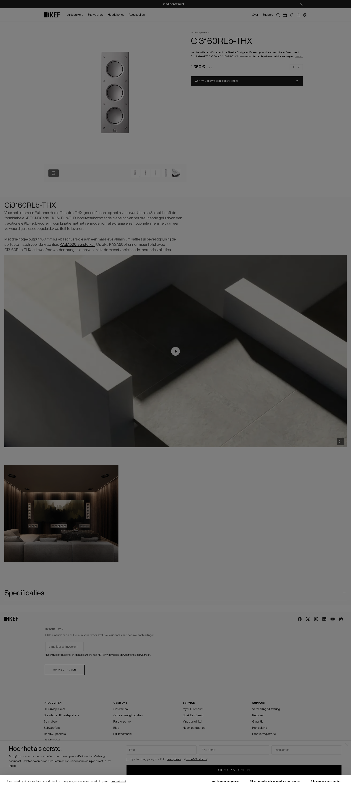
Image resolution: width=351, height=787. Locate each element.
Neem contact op (194, 727)
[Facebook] (300, 619)
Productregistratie (264, 734)
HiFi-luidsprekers (54, 709)
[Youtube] (332, 619)
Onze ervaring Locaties (128, 715)
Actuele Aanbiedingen (57, 752)
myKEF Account (193, 709)
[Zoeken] (278, 15)
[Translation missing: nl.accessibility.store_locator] (292, 15)
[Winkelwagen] (298, 15)
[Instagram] (316, 619)
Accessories (52, 746)
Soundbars (51, 721)
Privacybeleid (118, 781)
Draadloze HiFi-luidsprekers (61, 715)
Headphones (52, 740)
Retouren (258, 715)
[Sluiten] (301, 4)
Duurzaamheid (122, 734)
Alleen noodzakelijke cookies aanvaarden (275, 781)
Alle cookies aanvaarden (326, 781)
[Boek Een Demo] (285, 15)
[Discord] (341, 619)
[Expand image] (340, 441)
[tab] (135, 173)
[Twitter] (308, 619)
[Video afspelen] (175, 351)
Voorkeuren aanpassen (226, 781)
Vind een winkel (192, 721)
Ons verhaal (120, 709)
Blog (116, 727)
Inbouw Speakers (55, 734)
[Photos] (53, 173)
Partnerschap (122, 721)
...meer (299, 56)
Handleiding (259, 727)
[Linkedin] (324, 619)
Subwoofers (52, 727)
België (48, 768)
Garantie (257, 721)
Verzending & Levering (266, 709)
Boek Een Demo (193, 715)
